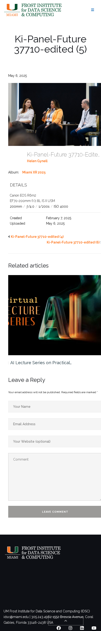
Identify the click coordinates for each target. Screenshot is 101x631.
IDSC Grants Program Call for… (40, 362)
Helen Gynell (37, 161)
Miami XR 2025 (34, 172)
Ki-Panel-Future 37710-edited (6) (73, 242)
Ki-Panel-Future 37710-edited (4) (37, 237)
